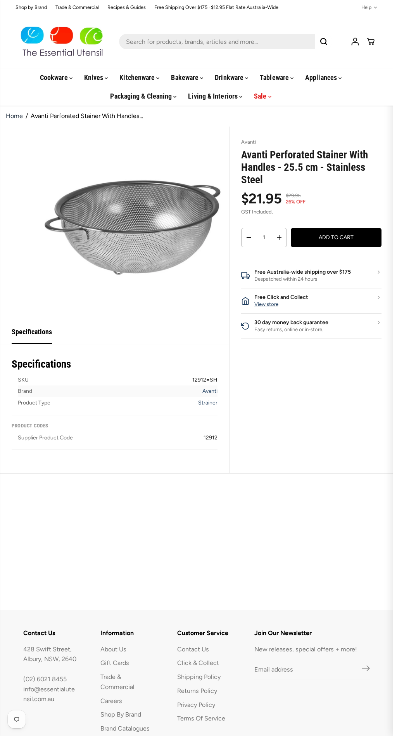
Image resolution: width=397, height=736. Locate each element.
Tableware (275, 77)
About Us (113, 649)
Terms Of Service (201, 718)
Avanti (209, 391)
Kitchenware (137, 77)
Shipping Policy (199, 676)
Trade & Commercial (77, 7)
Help (366, 7)
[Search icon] (323, 41)
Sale (261, 96)
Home (14, 116)
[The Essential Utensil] (60, 41)
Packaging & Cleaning (141, 96)
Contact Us (193, 649)
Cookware (54, 77)
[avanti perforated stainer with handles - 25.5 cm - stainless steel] (132, 223)
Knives (94, 77)
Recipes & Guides (126, 7)
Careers (111, 701)
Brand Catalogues (125, 728)
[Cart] (371, 42)
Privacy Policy (196, 704)
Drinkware (230, 77)
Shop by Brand (31, 7)
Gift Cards (114, 663)
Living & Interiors (213, 96)
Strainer (207, 402)
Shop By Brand (120, 714)
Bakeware (185, 77)
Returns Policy (197, 690)
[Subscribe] (366, 669)
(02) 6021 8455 (45, 679)
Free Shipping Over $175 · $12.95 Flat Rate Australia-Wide (216, 7)
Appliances (321, 77)
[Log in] (355, 42)
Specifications (32, 332)
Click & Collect (198, 663)
